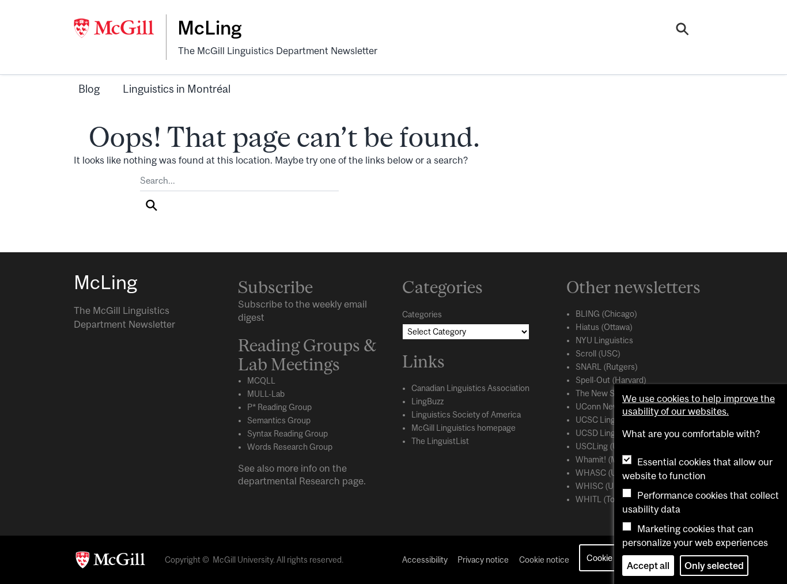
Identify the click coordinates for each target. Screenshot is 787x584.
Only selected (714, 565)
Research (319, 481)
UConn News (599, 406)
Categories (422, 314)
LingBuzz (427, 401)
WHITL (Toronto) (606, 499)
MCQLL (261, 380)
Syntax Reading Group (287, 433)
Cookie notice (544, 559)
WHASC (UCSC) (606, 472)
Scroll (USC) (598, 353)
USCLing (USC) (604, 446)
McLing (209, 28)
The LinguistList (440, 441)
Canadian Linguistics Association (470, 388)
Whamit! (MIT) (601, 459)
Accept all (648, 565)
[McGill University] (120, 28)
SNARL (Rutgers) (607, 366)
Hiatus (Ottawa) (604, 327)
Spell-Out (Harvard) (611, 380)
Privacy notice (483, 559)
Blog (89, 88)
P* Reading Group (279, 407)
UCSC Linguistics (607, 419)
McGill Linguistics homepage (463, 428)
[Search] (682, 30)
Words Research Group (289, 447)
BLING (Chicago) (606, 313)
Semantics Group (279, 420)
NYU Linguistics (604, 340)
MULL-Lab (266, 394)
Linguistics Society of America (466, 414)
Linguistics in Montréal (176, 88)
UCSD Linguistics (607, 433)
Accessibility (425, 559)
